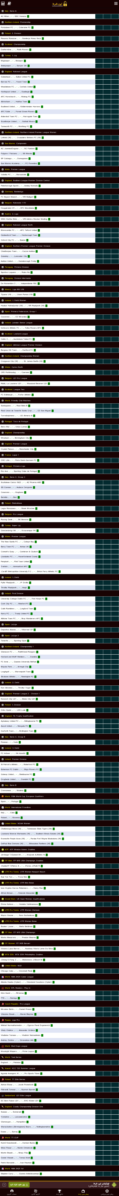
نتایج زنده (59, 1194)
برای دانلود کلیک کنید (17, 1184)
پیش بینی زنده (83, 1194)
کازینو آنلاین (35, 1194)
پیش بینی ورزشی (107, 1194)
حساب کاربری (12, 1194)
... (99, 16)
